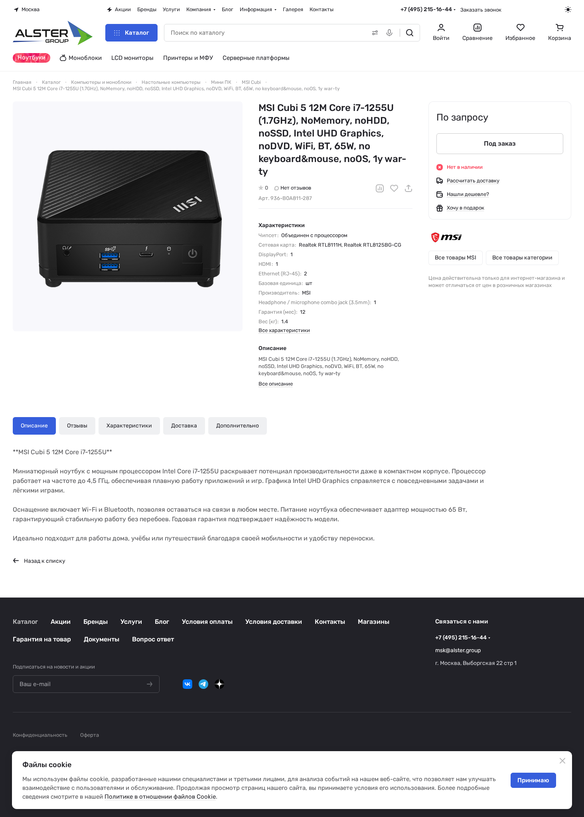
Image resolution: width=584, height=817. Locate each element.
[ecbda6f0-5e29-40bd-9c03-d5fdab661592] (128, 216)
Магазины (373, 621)
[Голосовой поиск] (391, 32)
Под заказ (500, 143)
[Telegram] (203, 684)
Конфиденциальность (40, 735)
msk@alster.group (458, 650)
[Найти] (410, 32)
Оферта (89, 735)
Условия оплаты (207, 621)
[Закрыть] (562, 760)
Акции (61, 621)
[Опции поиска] (373, 32)
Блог (162, 621)
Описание (34, 425)
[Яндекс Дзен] (219, 684)
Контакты (330, 621)
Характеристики (129, 425)
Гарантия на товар (42, 639)
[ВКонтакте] (187, 684)
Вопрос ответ (153, 639)
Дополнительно (237, 425)
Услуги (131, 621)
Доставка (184, 425)
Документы (101, 639)
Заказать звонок (480, 10)
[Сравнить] (380, 188)
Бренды (95, 621)
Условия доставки (273, 621)
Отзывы (77, 425)
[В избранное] (394, 188)
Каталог (25, 621)
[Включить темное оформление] (568, 9)
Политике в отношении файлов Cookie (160, 796)
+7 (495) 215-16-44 (426, 9)
